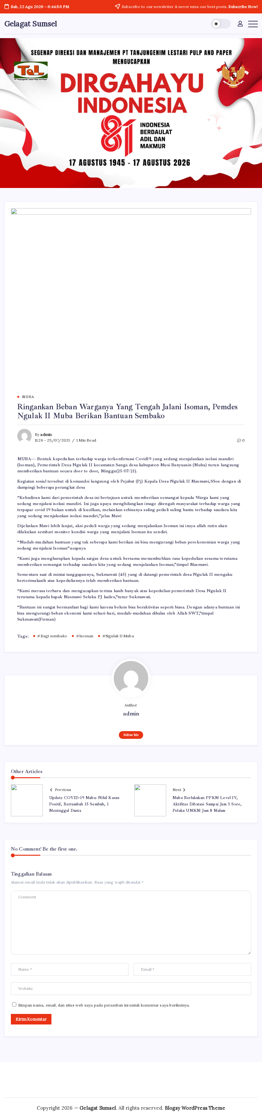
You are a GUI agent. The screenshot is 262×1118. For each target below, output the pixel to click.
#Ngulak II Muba (118, 635)
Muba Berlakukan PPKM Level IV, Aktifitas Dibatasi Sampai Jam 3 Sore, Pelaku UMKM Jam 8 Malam (207, 804)
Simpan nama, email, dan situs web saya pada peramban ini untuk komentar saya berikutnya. (104, 1005)
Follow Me (131, 735)
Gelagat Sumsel (30, 23)
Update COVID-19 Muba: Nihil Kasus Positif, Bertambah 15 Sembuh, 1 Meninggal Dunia (84, 804)
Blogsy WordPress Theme (195, 1108)
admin (46, 434)
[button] (221, 24)
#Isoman (84, 635)
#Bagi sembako (52, 635)
